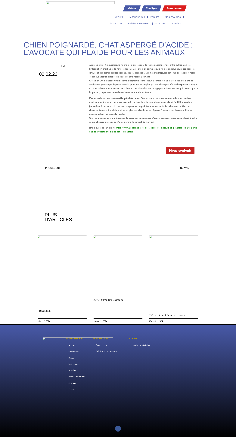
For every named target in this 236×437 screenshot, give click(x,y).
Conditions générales (141, 345)
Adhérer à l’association (106, 351)
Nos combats (173, 17)
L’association (137, 17)
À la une (160, 23)
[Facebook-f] (118, 429)
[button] (188, 17)
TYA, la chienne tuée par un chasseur (167, 315)
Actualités (116, 23)
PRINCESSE (44, 311)
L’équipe (154, 17)
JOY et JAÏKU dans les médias (108, 300)
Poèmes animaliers (139, 23)
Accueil (119, 17)
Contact (176, 23)
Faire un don (101, 345)
